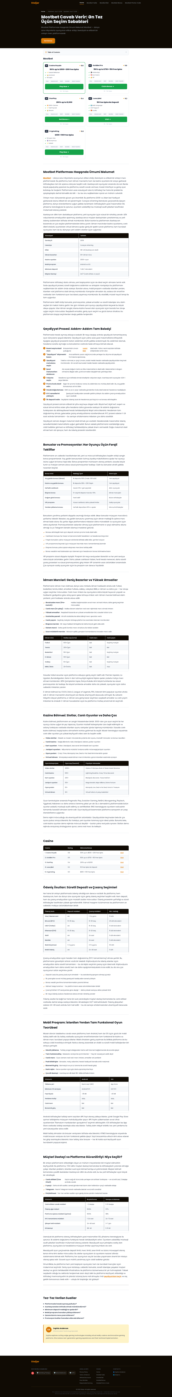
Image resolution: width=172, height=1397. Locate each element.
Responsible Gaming (86, 1383)
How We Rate (83, 1380)
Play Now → (64, 86)
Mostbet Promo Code (133, 3)
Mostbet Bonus (116, 3)
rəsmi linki (85, 349)
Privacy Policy (84, 1372)
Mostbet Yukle (92, 3)
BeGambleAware (60, 1373)
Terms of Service (85, 1375)
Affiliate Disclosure (85, 1377)
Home (82, 3)
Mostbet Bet (104, 3)
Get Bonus (48, 41)
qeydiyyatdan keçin (112, 1276)
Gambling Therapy (43, 1373)
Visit (122, 853)
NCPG (72, 1373)
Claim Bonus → (108, 86)
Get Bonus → (64, 119)
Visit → (108, 119)
